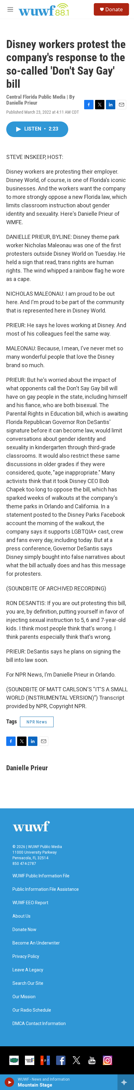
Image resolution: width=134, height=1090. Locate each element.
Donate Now (24, 929)
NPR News (36, 721)
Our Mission (24, 996)
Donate (114, 9)
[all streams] (125, 1082)
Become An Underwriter (36, 943)
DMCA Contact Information (39, 1023)
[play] (9, 1082)
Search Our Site (27, 983)
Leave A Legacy (27, 970)
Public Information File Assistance (45, 889)
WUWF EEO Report (30, 902)
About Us (21, 916)
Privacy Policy (25, 956)
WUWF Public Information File (40, 876)
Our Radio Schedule (31, 1010)
